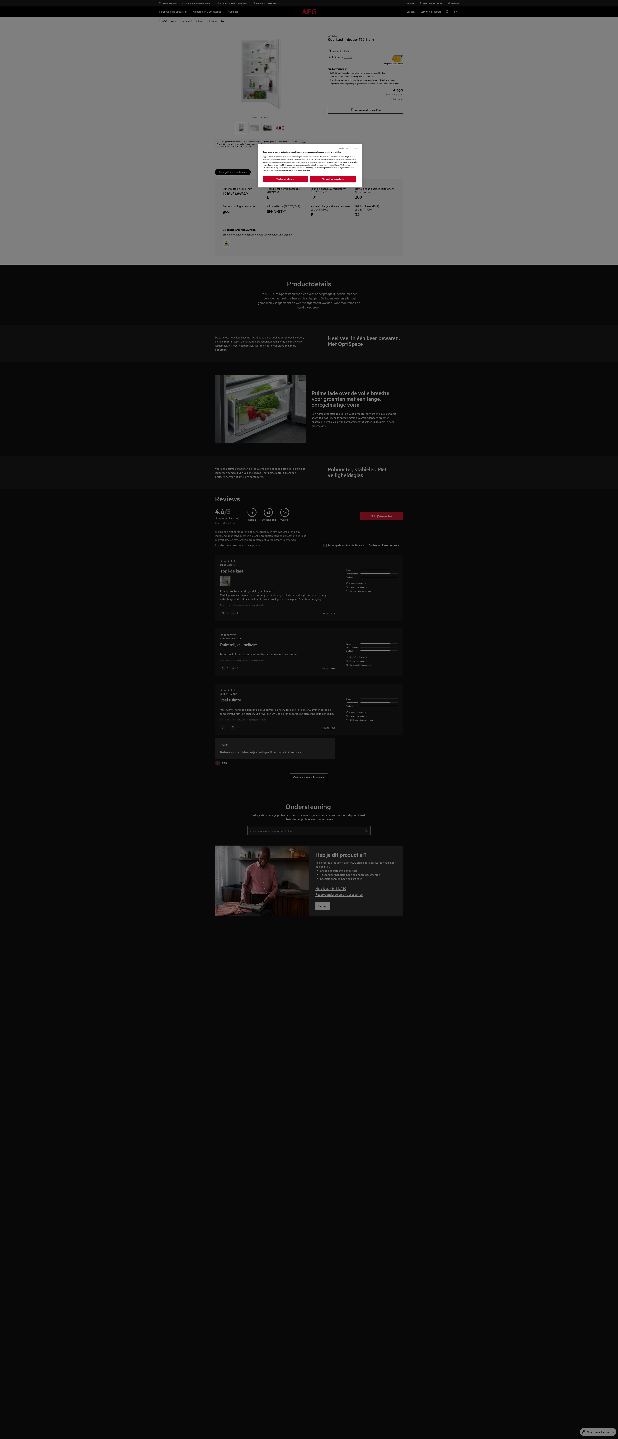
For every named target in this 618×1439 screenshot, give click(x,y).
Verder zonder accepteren (349, 148)
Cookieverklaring (289, 170)
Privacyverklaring (304, 170)
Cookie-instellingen (285, 179)
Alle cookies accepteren (333, 179)
